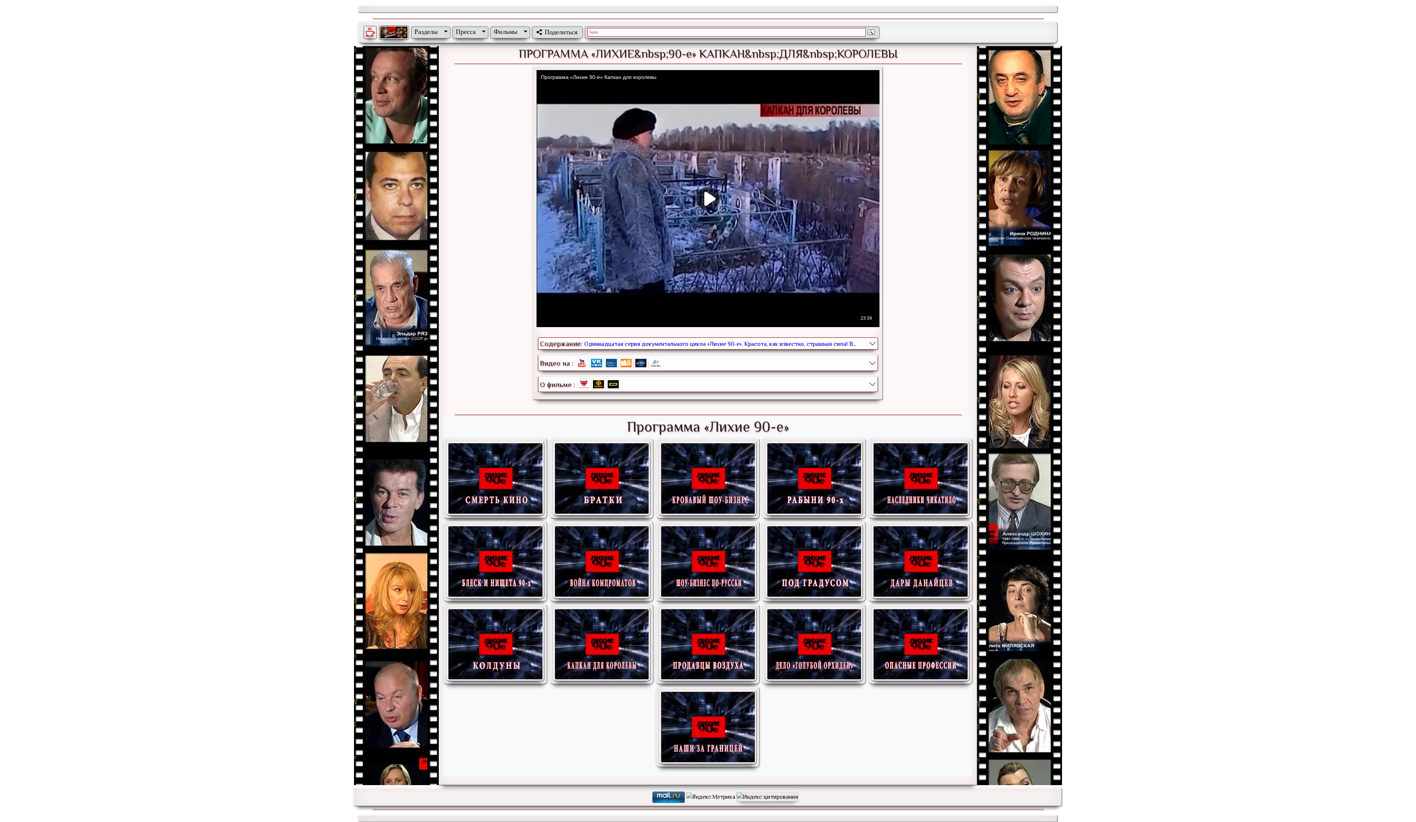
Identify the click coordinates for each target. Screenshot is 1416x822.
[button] (430, 32)
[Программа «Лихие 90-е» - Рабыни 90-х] (814, 478)
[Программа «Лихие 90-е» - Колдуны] (495, 644)
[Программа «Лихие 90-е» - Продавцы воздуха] (708, 644)
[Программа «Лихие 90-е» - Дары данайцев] (920, 561)
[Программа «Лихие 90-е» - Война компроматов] (602, 561)
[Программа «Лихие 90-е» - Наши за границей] (708, 727)
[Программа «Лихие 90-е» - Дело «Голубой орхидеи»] (814, 644)
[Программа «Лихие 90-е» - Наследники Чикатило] (920, 478)
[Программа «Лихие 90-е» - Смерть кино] (495, 478)
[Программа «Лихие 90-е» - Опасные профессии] (920, 644)
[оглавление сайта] (394, 32)
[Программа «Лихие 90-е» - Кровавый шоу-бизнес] (708, 478)
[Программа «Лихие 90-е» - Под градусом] (814, 561)
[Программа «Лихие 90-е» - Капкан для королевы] (602, 644)
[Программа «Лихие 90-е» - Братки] (602, 478)
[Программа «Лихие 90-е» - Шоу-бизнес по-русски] (708, 561)
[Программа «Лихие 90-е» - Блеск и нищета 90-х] (495, 561)
